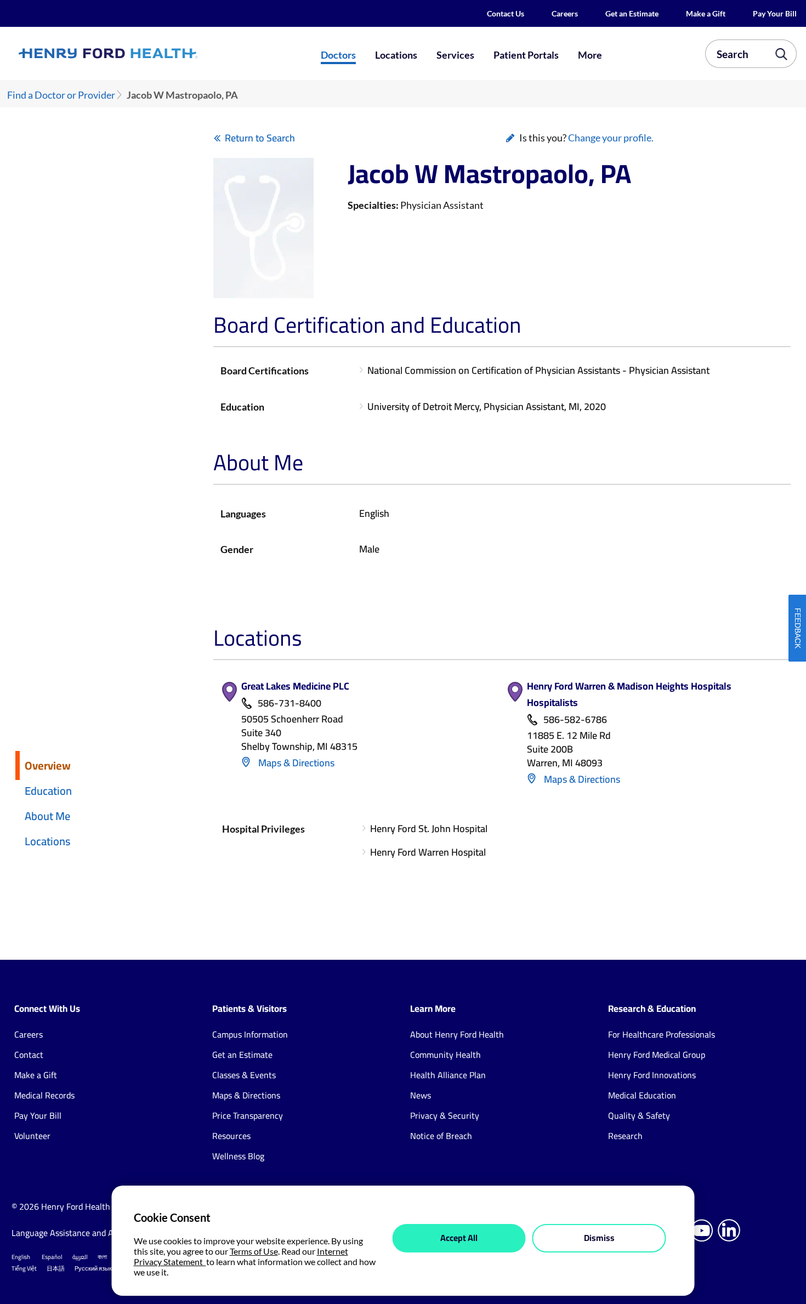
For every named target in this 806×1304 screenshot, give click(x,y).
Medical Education (642, 1095)
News (420, 1095)
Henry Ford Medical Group (656, 1054)
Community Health (445, 1054)
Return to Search (260, 138)
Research (625, 1136)
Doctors (338, 55)
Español (52, 1256)
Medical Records (44, 1095)
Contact (28, 1054)
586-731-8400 (289, 703)
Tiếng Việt (24, 1268)
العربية (80, 1256)
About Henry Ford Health (457, 1034)
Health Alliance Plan (448, 1075)
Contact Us (505, 13)
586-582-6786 (575, 720)
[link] (147, 53)
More (590, 55)
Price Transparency (247, 1115)
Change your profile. (611, 138)
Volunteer (32, 1136)
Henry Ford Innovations (652, 1075)
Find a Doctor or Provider (61, 95)
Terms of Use (254, 1251)
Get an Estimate (632, 13)
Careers (565, 13)
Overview (48, 765)
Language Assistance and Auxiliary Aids (85, 1233)
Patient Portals (526, 55)
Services (455, 55)
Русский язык (93, 1268)
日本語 (56, 1268)
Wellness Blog (238, 1156)
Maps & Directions (295, 763)
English (21, 1256)
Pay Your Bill (775, 13)
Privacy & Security (444, 1115)
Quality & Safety (639, 1115)
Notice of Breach (441, 1136)
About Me (47, 816)
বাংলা (102, 1256)
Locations (396, 55)
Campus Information (250, 1034)
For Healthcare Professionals (661, 1034)
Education (48, 790)
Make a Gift (705, 13)
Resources (231, 1136)
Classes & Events (244, 1075)
